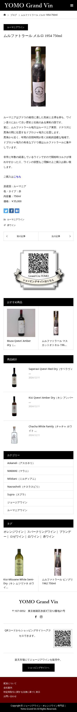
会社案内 (8, 687)
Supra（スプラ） (17, 494)
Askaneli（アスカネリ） (21, 463)
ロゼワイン (17, 536)
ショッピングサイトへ (38, 667)
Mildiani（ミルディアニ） (22, 478)
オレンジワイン (14, 532)
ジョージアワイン (17, 502)
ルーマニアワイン (15, 27)
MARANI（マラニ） (18, 471)
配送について (10, 683)
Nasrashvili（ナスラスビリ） (24, 486)
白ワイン (33, 536)
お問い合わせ (10, 696)
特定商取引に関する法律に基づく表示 (22, 691)
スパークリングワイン (41, 532)
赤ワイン (11, 225)
